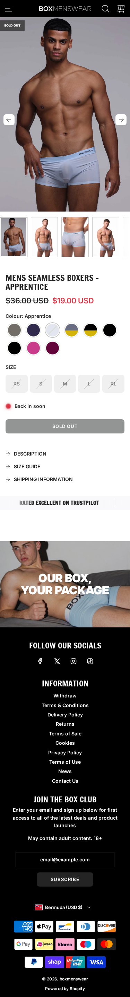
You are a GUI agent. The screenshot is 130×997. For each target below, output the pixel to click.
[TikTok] (90, 661)
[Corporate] (110, 330)
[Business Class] (14, 348)
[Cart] (120, 8)
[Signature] (33, 348)
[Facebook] (40, 661)
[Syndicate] (52, 348)
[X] (56, 661)
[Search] (105, 8)
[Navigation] (8, 8)
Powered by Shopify (65, 988)
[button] (9, 119)
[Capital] (71, 330)
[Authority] (33, 330)
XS (16, 384)
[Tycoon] (14, 330)
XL (113, 384)
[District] (90, 330)
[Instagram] (73, 661)
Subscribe (65, 879)
